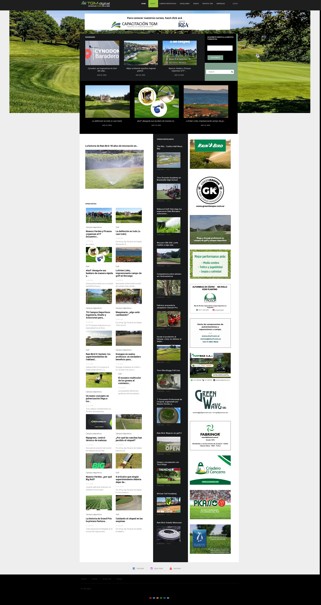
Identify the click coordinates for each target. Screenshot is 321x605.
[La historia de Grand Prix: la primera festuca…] (99, 504)
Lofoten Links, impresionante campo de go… (205, 121)
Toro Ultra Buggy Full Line (168, 370)
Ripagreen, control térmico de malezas (96, 439)
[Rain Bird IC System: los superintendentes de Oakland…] (99, 339)
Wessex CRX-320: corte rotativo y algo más (167, 244)
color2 (154, 598)
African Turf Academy (167, 493)
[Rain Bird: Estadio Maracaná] (170, 534)
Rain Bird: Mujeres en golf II (169, 433)
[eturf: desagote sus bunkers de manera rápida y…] (99, 256)
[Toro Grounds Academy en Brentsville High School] (170, 191)
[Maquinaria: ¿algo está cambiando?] (129, 297)
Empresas (221, 4)
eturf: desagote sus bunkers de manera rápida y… (99, 273)
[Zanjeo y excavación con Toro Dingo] (170, 476)
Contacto (84, 579)
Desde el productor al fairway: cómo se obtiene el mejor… (169, 339)
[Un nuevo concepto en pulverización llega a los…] (99, 381)
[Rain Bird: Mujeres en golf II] (170, 444)
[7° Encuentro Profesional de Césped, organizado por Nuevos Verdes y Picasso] (170, 415)
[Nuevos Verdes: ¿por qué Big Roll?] (99, 462)
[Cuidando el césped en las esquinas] (129, 504)
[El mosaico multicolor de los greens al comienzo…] (116, 374)
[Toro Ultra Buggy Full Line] (170, 382)
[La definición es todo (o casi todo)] (129, 216)
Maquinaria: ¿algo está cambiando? (128, 313)
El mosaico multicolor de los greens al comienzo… (129, 380)
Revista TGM (208, 4)
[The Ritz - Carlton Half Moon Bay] (170, 160)
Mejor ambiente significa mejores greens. (141, 69)
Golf (153, 4)
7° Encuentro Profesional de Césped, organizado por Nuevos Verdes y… (169, 401)
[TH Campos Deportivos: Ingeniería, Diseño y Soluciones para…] (99, 297)
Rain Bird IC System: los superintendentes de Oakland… (98, 357)
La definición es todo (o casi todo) (107, 121)
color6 (168, 598)
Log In (235, 4)
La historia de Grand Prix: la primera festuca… (99, 520)
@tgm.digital (158, 568)
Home (143, 4)
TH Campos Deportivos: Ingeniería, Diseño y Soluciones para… (98, 315)
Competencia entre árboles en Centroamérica (169, 275)
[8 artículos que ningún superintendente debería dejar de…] (129, 462)
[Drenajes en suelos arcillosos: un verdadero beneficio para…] (129, 339)
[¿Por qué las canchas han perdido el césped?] (129, 423)
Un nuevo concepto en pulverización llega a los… (97, 399)
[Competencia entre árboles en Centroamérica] (170, 287)
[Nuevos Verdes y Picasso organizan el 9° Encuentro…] (99, 216)
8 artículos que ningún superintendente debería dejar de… (128, 479)
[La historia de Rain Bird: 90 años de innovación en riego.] (115, 169)
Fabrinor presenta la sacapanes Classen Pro (167, 306)
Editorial (94, 579)
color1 (150, 598)
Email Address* (213, 44)
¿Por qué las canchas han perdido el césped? (129, 439)
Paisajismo (184, 4)
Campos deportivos (167, 4)
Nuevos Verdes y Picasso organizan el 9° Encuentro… (99, 234)
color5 (164, 598)
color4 (161, 598)
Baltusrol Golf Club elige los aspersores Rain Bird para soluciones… (169, 211)
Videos (196, 4)
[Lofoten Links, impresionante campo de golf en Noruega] (129, 256)
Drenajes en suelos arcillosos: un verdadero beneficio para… (128, 357)
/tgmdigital (140, 568)
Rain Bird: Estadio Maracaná (169, 522)
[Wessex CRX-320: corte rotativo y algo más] (170, 256)
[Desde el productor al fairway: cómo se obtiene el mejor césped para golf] (170, 353)
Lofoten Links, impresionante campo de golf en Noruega (129, 273)
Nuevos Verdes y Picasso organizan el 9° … (180, 69)
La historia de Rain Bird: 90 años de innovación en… (111, 146)
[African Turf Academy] (170, 505)
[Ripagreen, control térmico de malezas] (99, 423)
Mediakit (119, 579)
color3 (157, 598)
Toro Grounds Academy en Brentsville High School (169, 179)
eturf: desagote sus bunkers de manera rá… (156, 121)
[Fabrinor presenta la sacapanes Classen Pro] (170, 319)
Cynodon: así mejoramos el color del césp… (102, 69)
